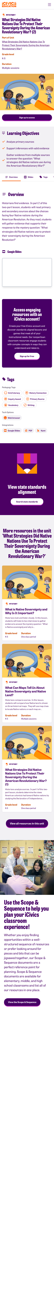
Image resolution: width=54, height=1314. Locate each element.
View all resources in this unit (27, 823)
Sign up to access (27, 117)
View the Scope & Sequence (22, 1002)
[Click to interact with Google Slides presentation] (27, 272)
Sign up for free (27, 356)
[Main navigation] (49, 4)
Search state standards (27, 501)
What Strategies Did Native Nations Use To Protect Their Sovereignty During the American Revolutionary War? (25, 45)
